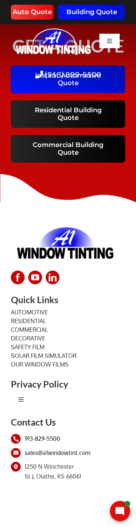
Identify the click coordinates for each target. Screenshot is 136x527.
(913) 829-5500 (72, 74)
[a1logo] (53, 27)
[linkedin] (52, 277)
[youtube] (35, 277)
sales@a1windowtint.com (57, 452)
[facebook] (18, 277)
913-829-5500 (42, 438)
